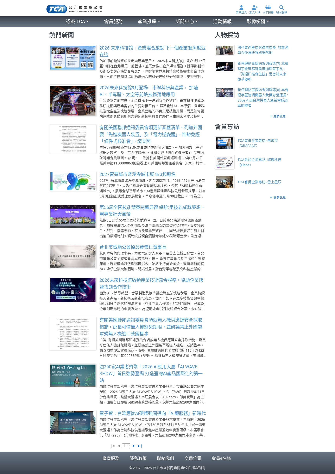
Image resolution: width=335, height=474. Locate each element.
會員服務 (113, 21)
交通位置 (192, 458)
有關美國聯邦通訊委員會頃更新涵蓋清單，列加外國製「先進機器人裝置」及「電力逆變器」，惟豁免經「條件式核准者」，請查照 (150, 134)
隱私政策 (138, 458)
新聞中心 (184, 21)
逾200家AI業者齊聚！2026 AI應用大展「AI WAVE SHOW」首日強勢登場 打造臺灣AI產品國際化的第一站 (151, 373)
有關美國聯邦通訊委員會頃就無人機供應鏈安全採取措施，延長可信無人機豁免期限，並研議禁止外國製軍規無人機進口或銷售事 (150, 326)
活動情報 (222, 21)
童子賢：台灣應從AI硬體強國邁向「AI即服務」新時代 (152, 413)
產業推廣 (147, 21)
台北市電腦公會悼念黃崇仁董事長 (132, 247)
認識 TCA (75, 21)
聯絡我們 (165, 458)
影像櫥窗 (256, 21)
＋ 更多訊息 (277, 116)
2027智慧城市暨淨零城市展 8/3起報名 (137, 174)
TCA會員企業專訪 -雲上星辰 (259, 182)
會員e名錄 (221, 458)
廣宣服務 (110, 458)
